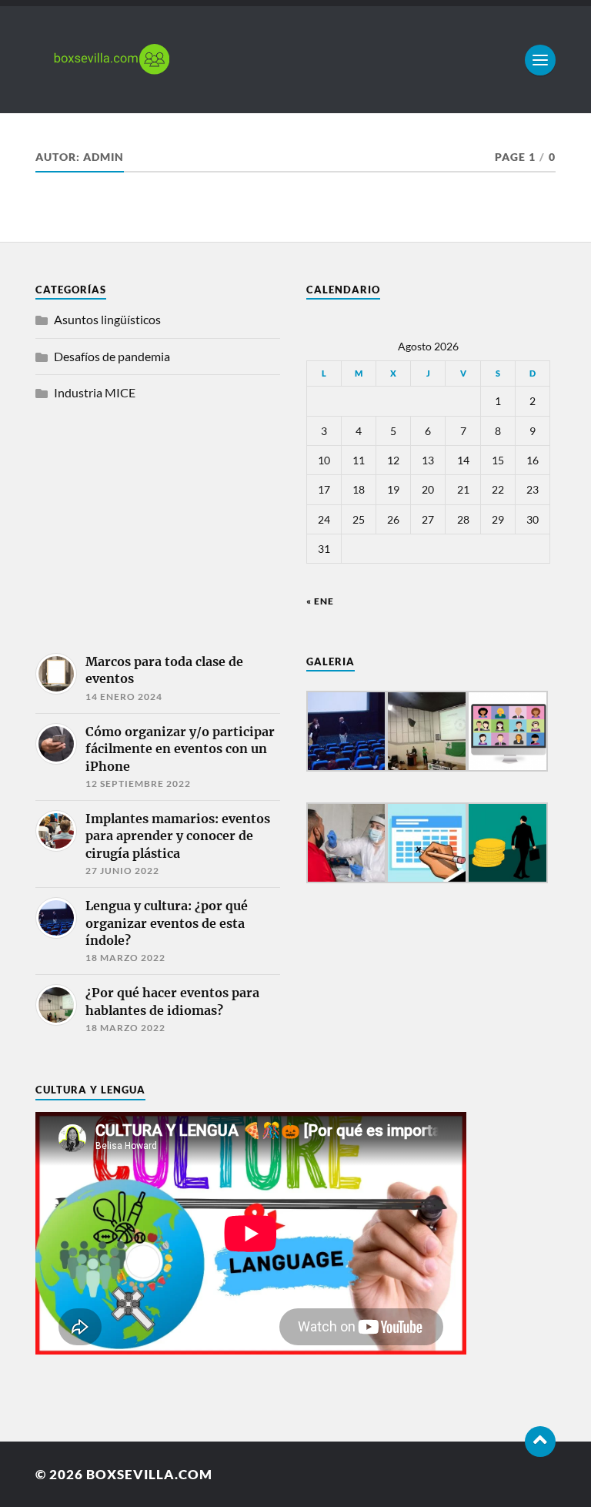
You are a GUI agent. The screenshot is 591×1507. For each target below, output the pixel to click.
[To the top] (540, 1441)
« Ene (320, 601)
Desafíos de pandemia (112, 356)
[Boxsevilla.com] (295, 59)
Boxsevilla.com (149, 1474)
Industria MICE (94, 392)
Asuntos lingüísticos (107, 319)
